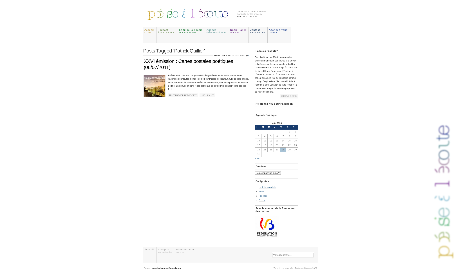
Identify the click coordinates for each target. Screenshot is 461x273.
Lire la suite (207, 95)
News (217, 55)
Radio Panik (238, 30)
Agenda (216, 30)
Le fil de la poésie (191, 30)
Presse (262, 200)
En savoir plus (289, 96)
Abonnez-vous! (278, 30)
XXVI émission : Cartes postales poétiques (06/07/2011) (188, 64)
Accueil (149, 30)
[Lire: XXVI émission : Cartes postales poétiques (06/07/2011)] (154, 96)
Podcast (166, 30)
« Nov (258, 158)
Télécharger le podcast (183, 95)
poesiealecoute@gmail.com (166, 268)
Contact (257, 30)
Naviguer (165, 250)
